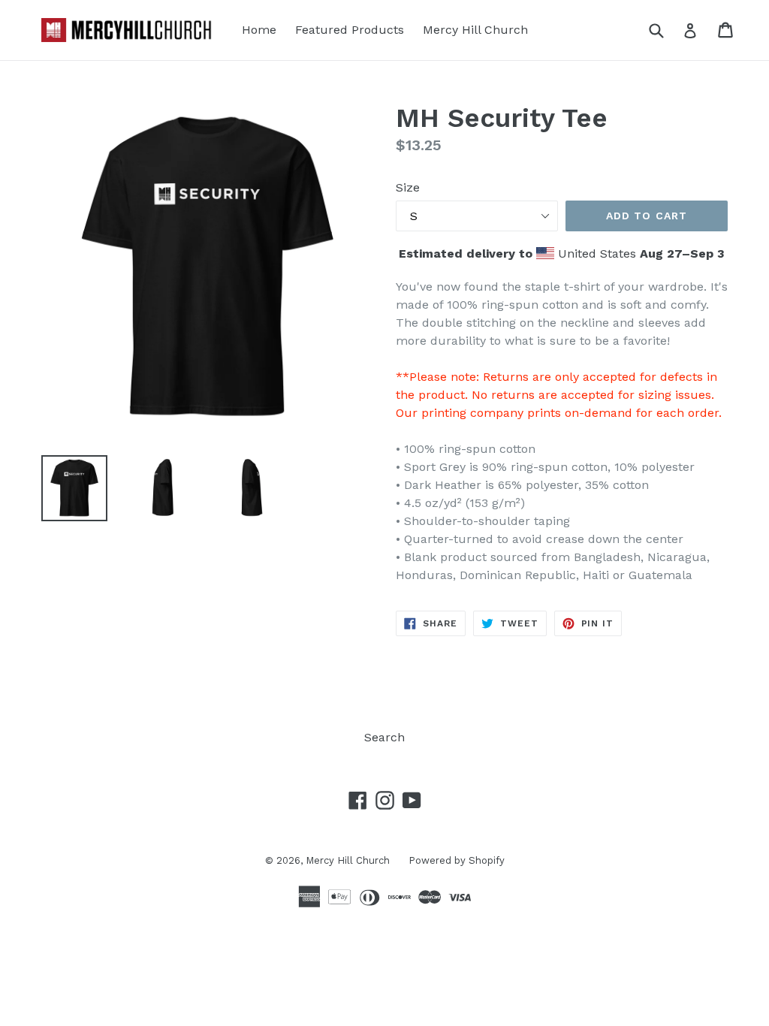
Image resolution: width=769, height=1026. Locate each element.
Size (408, 187)
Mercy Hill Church (475, 30)
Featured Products (349, 30)
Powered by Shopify (457, 860)
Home (259, 30)
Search (384, 737)
